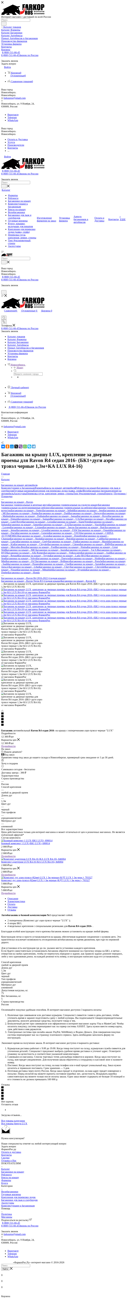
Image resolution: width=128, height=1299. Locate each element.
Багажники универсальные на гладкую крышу (73, 505)
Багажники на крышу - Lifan (24, 567)
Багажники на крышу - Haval (96, 519)
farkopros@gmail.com (15, 98)
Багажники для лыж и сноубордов (19, 1200)
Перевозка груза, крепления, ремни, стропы (50, 493)
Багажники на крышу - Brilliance (52, 561)
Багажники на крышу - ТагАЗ (82, 550)
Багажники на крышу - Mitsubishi (35, 569)
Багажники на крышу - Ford (41, 547)
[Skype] (29, 446)
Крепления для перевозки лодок (18, 1197)
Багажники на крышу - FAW (62, 530)
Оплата (11, 904)
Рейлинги (6, 1174)
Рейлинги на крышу (86, 488)
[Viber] (20, 446)
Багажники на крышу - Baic (90, 527)
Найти (5, 1269)
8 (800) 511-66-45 (11, 52)
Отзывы (11, 909)
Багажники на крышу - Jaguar (61, 516)
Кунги (4, 1183)
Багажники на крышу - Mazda (93, 541)
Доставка (12, 907)
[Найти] (3, 24)
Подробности (8, 746)
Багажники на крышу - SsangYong (72, 521)
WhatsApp (12, 120)
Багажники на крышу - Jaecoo (59, 527)
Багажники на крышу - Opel (55, 564)
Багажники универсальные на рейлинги (73, 507)
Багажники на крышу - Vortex (26, 510)
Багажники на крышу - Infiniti (58, 510)
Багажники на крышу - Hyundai (69, 569)
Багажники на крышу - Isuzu (51, 550)
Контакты (6, 1155)
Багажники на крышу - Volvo (20, 558)
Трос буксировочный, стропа (88, 493)
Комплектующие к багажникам (18, 488)
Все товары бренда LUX (14, 1123)
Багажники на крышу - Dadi (54, 513)
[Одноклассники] (7, 446)
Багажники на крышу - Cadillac (88, 538)
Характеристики (16, 901)
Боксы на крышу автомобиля (59, 488)
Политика (6, 1214)
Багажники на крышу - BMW (95, 544)
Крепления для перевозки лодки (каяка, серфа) (58, 490)
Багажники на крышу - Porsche (86, 561)
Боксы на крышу (10, 1177)
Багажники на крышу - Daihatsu (29, 516)
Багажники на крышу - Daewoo (53, 558)
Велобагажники (9, 1191)
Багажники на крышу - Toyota (34, 555)
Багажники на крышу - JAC (20, 561)
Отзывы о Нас (8, 1160)
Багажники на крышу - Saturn (24, 524)
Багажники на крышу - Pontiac (23, 513)
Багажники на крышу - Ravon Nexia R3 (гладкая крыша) (31, 581)
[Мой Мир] (12, 446)
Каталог (5, 1169)
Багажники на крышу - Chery (54, 567)
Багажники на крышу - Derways (86, 513)
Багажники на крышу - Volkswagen (62, 552)
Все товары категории (13, 1120)
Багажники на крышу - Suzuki (86, 564)
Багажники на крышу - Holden (86, 558)
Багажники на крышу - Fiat (62, 541)
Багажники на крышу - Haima (71, 547)
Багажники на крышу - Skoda (25, 538)
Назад (20, 367)
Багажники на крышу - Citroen (64, 544)
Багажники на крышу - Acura (33, 536)
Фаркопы (39, 488)
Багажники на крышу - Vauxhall (86, 524)
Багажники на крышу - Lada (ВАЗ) (68, 555)
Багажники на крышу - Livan (32, 530)
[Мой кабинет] (2, 288)
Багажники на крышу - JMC (21, 550)
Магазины (6, 1217)
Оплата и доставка (11, 1152)
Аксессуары (20, 493)
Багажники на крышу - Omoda (94, 530)
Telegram (12, 117)
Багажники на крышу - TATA (64, 533)
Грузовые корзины (23, 490)
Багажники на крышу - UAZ (66, 519)
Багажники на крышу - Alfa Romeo (25, 552)
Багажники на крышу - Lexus (38, 521)
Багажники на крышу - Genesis (32, 533)
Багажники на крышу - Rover (92, 516)
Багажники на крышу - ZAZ (55, 524)
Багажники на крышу (12, 1171)
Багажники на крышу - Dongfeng (66, 536)
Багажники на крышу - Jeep (88, 510)
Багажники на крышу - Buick (56, 538)
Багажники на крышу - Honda (24, 572)
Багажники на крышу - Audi (96, 552)
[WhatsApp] (25, 446)
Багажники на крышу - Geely (32, 541)
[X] (16, 446)
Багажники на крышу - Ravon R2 (78, 581)
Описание (12, 898)
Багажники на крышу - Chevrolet (87, 567)
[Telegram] (34, 446)
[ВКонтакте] (3, 446)
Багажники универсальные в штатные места (25, 505)
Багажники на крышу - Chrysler (31, 544)
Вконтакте (13, 114)
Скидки (5, 1157)
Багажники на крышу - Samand (34, 519)
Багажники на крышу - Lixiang (26, 527)
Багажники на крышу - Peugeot (23, 564)
